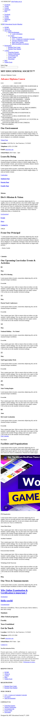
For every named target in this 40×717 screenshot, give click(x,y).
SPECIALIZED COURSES (20, 44)
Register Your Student (14, 49)
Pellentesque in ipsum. (29, 662)
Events (3, 218)
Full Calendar (5, 436)
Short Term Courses (18, 42)
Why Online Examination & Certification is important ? (14, 591)
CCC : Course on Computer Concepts (15, 695)
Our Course (7, 30)
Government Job (13, 55)
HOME (6, 27)
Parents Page (5, 182)
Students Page (5, 179)
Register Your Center (14, 47)
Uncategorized (5, 604)
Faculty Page (5, 186)
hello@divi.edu (9, 149)
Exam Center (12, 57)
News (2, 221)
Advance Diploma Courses (20, 40)
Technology (4, 597)
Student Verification (14, 54)
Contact (6, 50)
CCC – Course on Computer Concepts (23, 39)
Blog (5, 60)
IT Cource (11, 35)
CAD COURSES (17, 34)
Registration (8, 45)
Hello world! (7, 600)
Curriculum (4, 175)
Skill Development (13, 32)
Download (11, 59)
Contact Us (4, 225)
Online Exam (8, 62)
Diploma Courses (17, 37)
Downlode (7, 712)
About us (7, 29)
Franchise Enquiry (13, 52)
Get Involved (4, 214)
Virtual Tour (4, 140)
